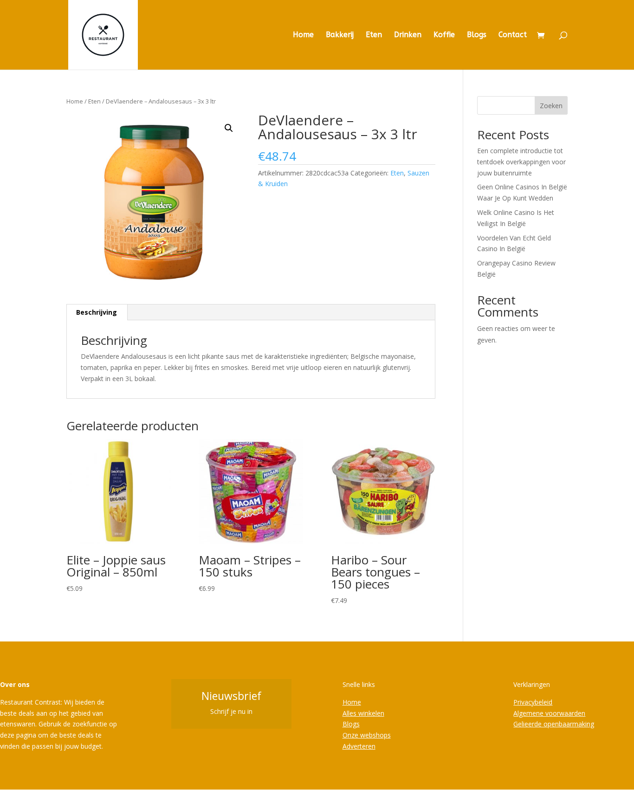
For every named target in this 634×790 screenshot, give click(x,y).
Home (303, 35)
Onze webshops (367, 735)
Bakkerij (340, 35)
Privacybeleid (532, 702)
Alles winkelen (363, 713)
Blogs (476, 35)
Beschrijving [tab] (96, 312)
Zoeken (551, 105)
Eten (374, 35)
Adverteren (359, 746)
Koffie (444, 35)
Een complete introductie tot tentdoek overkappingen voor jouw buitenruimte (521, 161)
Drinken (407, 35)
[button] (228, 128)
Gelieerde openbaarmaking (553, 723)
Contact (512, 35)
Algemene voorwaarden (549, 713)
